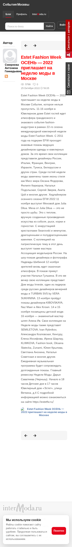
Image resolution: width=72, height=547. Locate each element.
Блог (8, 14)
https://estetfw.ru (43, 401)
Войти (63, 24)
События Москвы (16, 4)
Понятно (59, 530)
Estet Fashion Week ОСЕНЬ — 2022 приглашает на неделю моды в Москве (41, 68)
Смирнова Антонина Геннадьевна (13, 68)
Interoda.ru (39, 14)
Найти (49, 26)
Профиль (21, 14)
